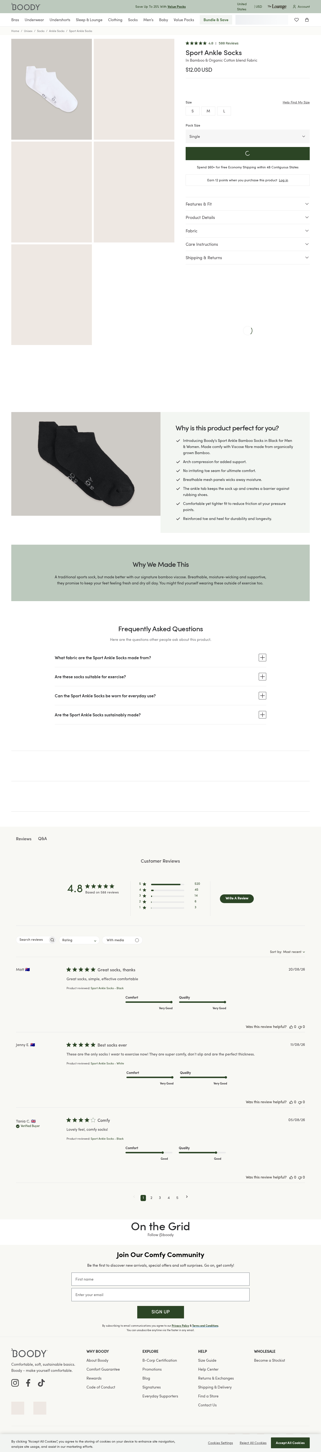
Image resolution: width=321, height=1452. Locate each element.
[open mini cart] (307, 20)
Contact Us (207, 1405)
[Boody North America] (26, 6)
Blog (146, 1378)
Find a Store (208, 1396)
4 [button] (169, 1198)
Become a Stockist (269, 1360)
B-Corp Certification (159, 1360)
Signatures (151, 1387)
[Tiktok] (41, 1383)
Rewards (94, 1378)
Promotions (152, 1369)
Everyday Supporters (160, 1396)
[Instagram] (15, 1383)
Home (15, 31)
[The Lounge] (277, 6)
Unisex (28, 31)
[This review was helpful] (291, 1027)
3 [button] (160, 1198)
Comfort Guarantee (103, 1369)
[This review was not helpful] (299, 1027)
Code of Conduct (100, 1387)
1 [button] (143, 1198)
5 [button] (177, 1198)
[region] (160, 1443)
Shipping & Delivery (215, 1387)
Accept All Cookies (290, 1443)
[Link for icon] (17, 1408)
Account (304, 6)
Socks (40, 31)
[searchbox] (32, 940)
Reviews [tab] (23, 839)
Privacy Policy (180, 1325)
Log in (283, 180)
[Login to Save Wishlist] (296, 20)
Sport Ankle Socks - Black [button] (107, 988)
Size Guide (207, 1360)
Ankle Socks (56, 31)
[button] (169, 885)
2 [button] (151, 1198)
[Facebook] (28, 1383)
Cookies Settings (220, 1442)
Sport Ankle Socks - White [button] (107, 1063)
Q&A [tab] (42, 839)
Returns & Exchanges (216, 1378)
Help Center (208, 1369)
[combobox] (79, 940)
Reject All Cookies (253, 1442)
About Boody (97, 1360)
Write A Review (237, 898)
